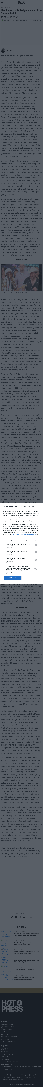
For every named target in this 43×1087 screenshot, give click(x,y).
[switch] (35, 545)
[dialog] (21, 543)
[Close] (39, 507)
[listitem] (21, 541)
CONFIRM (12, 578)
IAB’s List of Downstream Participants (24, 534)
